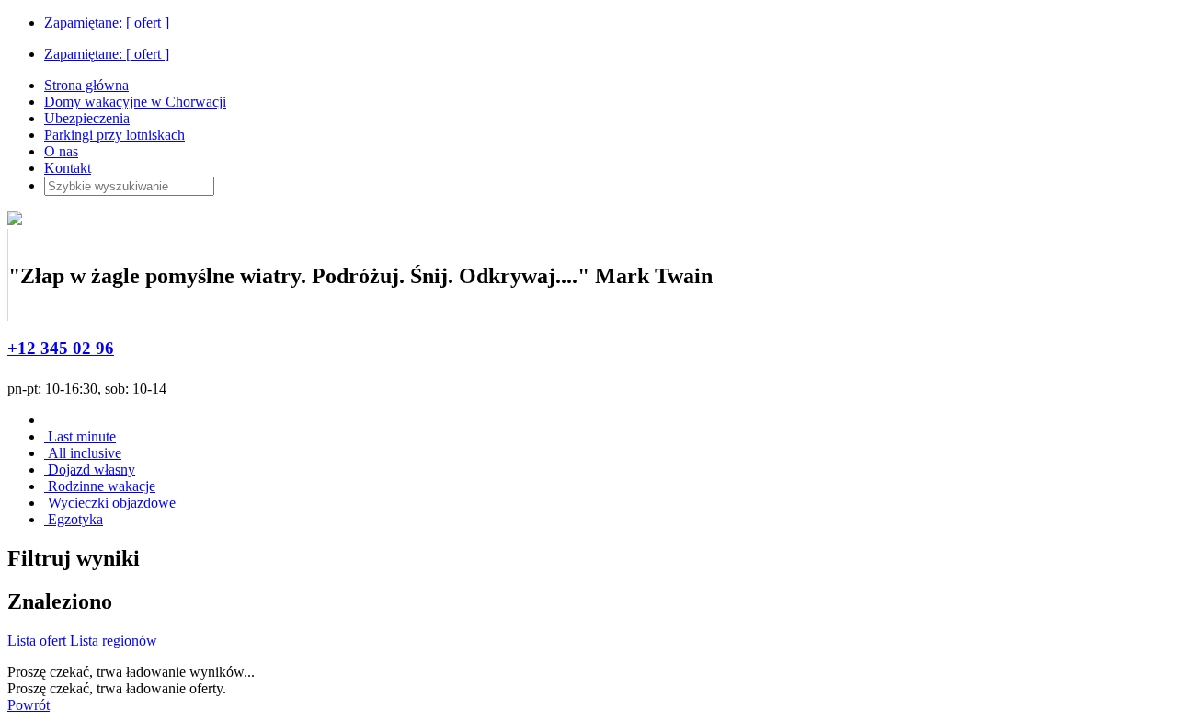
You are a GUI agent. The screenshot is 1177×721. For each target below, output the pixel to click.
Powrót (28, 705)
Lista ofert (38, 640)
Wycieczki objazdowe (110, 502)
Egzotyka (73, 519)
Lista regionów (113, 640)
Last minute (80, 436)
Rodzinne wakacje (99, 486)
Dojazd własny (89, 469)
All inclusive (82, 453)
